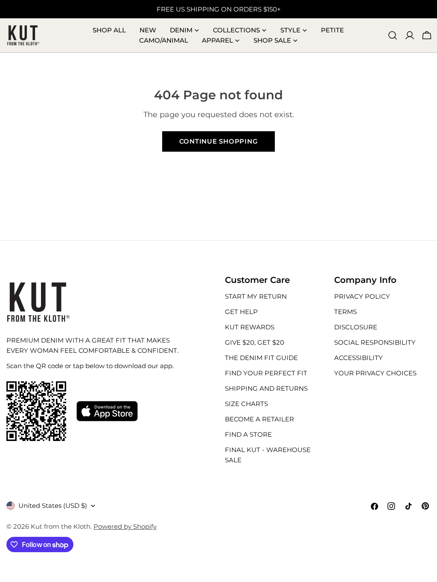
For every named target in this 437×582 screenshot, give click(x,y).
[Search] (392, 35)
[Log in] (410, 35)
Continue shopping (218, 141)
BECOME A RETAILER (259, 419)
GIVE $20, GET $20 (254, 342)
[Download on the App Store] (107, 411)
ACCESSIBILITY (358, 358)
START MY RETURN (256, 296)
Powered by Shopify (125, 526)
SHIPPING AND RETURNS (266, 388)
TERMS (345, 312)
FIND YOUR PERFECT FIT (266, 373)
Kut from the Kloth (60, 526)
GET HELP (241, 312)
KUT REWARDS (249, 327)
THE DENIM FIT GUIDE (261, 358)
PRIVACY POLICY (362, 296)
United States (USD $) (52, 505)
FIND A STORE (248, 434)
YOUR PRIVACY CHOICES (375, 373)
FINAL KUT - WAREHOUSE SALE (268, 455)
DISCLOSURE (355, 327)
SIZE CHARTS (246, 404)
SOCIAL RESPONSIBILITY (375, 342)
